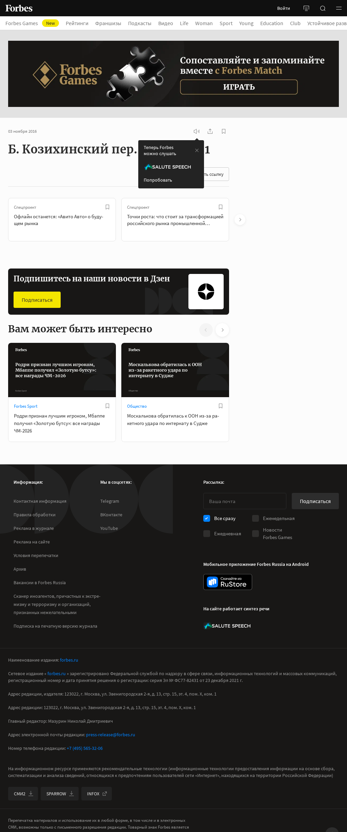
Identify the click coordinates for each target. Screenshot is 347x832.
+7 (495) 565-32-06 (85, 748)
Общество (137, 406)
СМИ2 (19, 794)
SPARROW (56, 794)
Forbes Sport (25, 406)
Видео (165, 23)
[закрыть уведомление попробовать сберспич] (196, 150)
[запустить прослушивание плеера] (196, 131)
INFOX (93, 794)
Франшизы (108, 23)
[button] (338, 8)
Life (184, 23)
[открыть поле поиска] (322, 8)
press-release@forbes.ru (110, 735)
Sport (226, 23)
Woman (204, 23)
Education (271, 23)
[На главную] (19, 8)
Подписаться (37, 299)
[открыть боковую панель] (306, 8)
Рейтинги (77, 23)
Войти (283, 8)
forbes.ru (69, 660)
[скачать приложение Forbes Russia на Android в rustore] (227, 582)
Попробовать (158, 180)
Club (295, 23)
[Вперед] (239, 219)
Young (246, 23)
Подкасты (139, 23)
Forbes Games (30, 23)
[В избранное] (107, 207)
